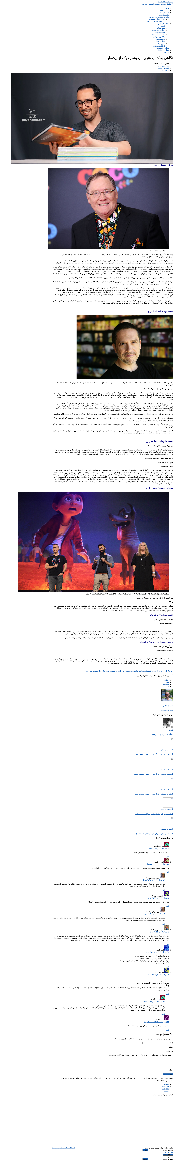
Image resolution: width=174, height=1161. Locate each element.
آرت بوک (153, 671)
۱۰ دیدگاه (165, 70)
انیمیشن (147, 671)
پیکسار (127, 671)
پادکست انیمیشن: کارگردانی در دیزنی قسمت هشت (153, 774)
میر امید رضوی (163, 66)
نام (171, 1043)
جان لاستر (121, 671)
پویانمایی (132, 671)
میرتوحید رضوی (90, 671)
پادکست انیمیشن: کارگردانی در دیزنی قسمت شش (154, 814)
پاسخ (167, 856)
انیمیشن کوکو (140, 671)
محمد (157, 999)
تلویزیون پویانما (163, 68)
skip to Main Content (165, 2)
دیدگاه (171, 1070)
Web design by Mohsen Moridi (63, 1148)
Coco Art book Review (164, 671)
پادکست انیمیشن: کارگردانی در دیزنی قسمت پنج (154, 834)
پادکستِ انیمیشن (167, 750)
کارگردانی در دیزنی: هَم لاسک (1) (160, 734)
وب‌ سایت (169, 1051)
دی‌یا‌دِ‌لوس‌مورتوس (110, 671)
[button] (166, 52)
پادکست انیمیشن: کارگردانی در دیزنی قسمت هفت (154, 794)
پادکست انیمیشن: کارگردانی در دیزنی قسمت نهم (154, 754)
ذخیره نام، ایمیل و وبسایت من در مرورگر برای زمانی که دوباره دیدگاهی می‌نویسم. (139, 1055)
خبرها (171, 730)
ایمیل (170, 1047)
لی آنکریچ (100, 671)
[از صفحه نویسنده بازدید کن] (167, 701)
